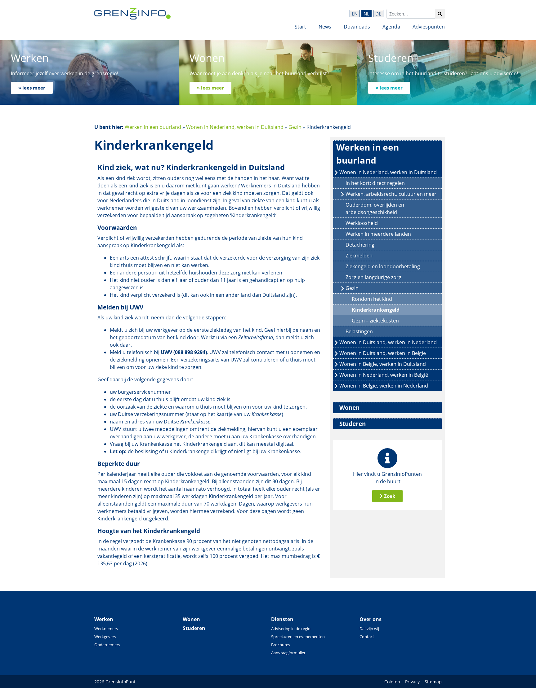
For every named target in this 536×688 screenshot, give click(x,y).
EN (355, 14)
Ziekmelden (359, 255)
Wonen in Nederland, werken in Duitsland (235, 127)
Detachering (360, 244)
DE (378, 14)
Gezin (295, 127)
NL (366, 14)
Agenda (391, 26)
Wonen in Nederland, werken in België (383, 374)
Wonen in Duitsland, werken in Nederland (388, 342)
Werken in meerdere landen (378, 233)
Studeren (352, 423)
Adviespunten (429, 26)
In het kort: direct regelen (375, 183)
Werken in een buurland (153, 127)
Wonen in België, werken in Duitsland (382, 364)
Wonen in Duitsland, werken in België (382, 353)
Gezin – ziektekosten (375, 320)
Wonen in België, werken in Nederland (383, 385)
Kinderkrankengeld (376, 309)
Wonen (349, 407)
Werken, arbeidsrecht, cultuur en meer (391, 194)
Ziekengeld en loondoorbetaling (383, 266)
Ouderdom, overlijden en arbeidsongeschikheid (375, 208)
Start (300, 26)
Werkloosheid (362, 223)
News (325, 26)
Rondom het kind (372, 299)
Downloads (357, 26)
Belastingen (359, 331)
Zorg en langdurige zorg (373, 277)
